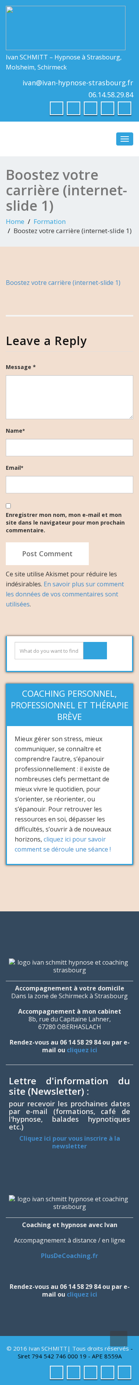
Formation (50, 221)
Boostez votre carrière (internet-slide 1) (63, 282)
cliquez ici (82, 1050)
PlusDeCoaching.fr (69, 1255)
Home (15, 221)
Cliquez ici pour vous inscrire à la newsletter (69, 1142)
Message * (21, 367)
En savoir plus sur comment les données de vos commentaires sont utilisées (65, 594)
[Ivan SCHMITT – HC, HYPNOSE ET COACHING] (65, 26)
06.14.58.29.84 (110, 94)
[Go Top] (118, 1338)
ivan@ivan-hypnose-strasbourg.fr (77, 82)
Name (15, 430)
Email (14, 467)
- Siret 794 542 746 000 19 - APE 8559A (75, 1352)
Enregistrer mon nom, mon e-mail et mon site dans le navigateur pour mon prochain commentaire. (65, 522)
